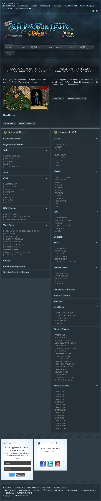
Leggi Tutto (8, 123)
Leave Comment (26, 123)
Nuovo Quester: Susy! (26, 68)
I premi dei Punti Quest (75, 68)
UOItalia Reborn (22, 496)
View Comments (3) (76, 98)
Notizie (44, 71)
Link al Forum (9, 115)
